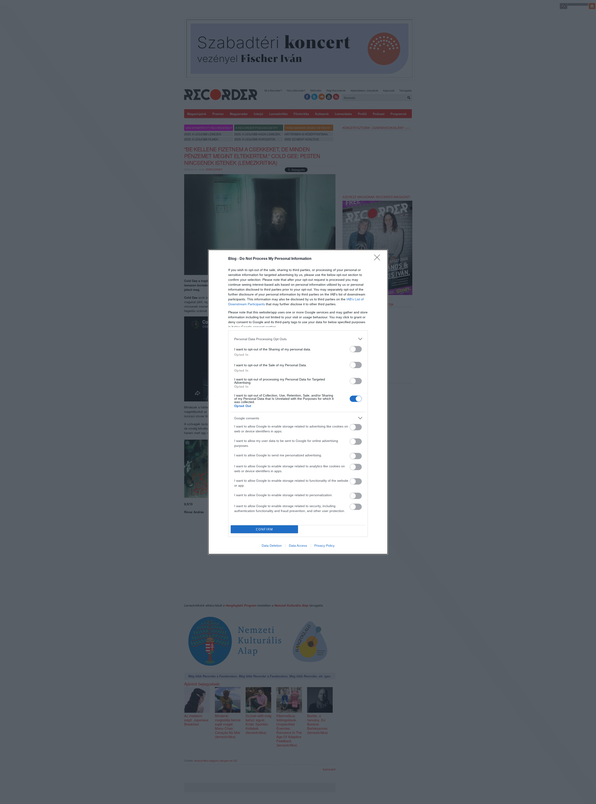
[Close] (378, 258)
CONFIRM (264, 529)
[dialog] (298, 402)
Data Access (298, 545)
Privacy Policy (324, 545)
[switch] (356, 349)
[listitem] (298, 338)
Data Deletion (272, 545)
